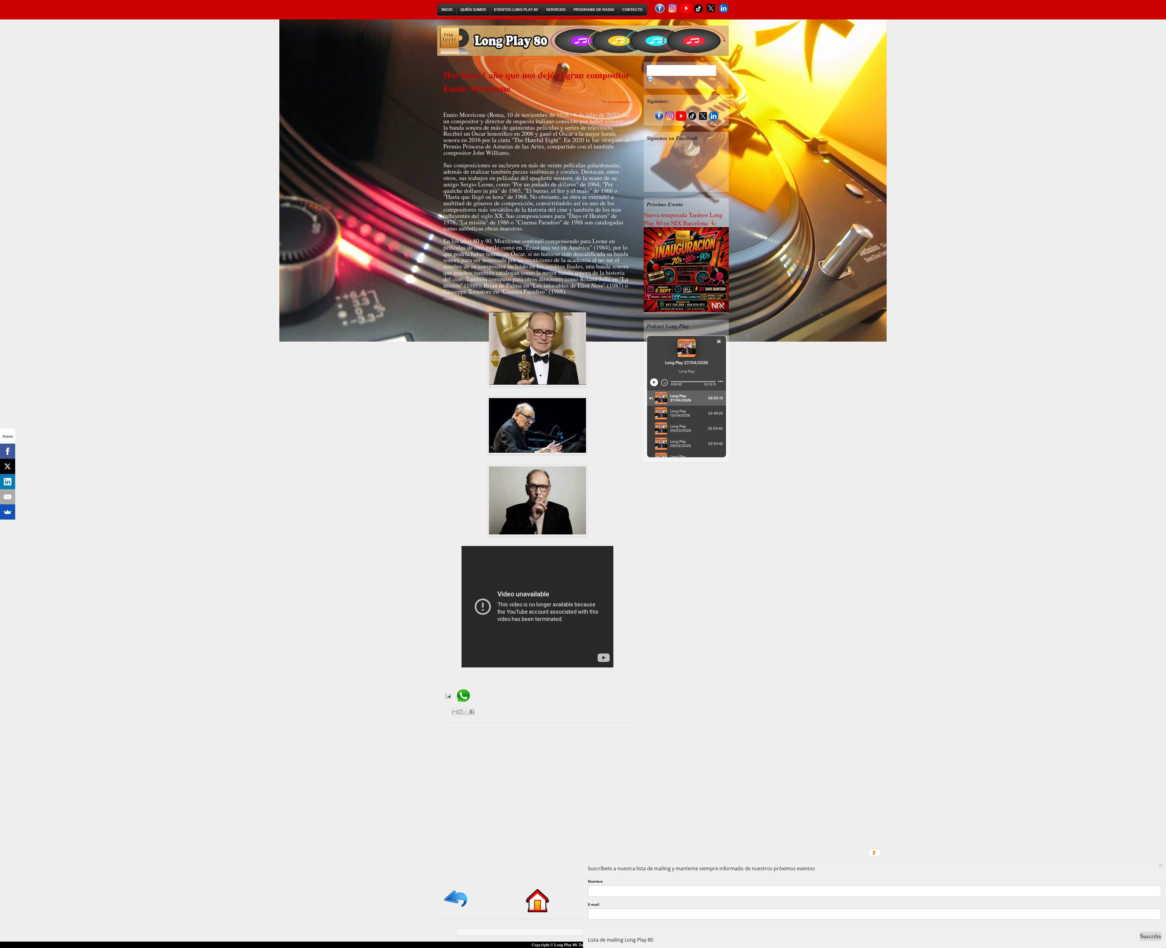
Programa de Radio (594, 10)
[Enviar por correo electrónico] (455, 712)
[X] (7, 466)
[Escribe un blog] (460, 712)
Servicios (556, 10)
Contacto (632, 10)
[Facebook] (7, 451)
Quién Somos (473, 10)
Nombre (595, 881)
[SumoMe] (7, 512)
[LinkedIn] (7, 481)
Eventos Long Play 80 (516, 10)
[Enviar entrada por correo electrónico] (447, 695)
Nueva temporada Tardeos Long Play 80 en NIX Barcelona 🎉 (683, 219)
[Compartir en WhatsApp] (463, 705)
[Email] (7, 496)
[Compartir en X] (466, 712)
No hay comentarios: (617, 101)
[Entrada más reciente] (456, 907)
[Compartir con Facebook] (472, 712)
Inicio (447, 10)
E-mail (593, 904)
